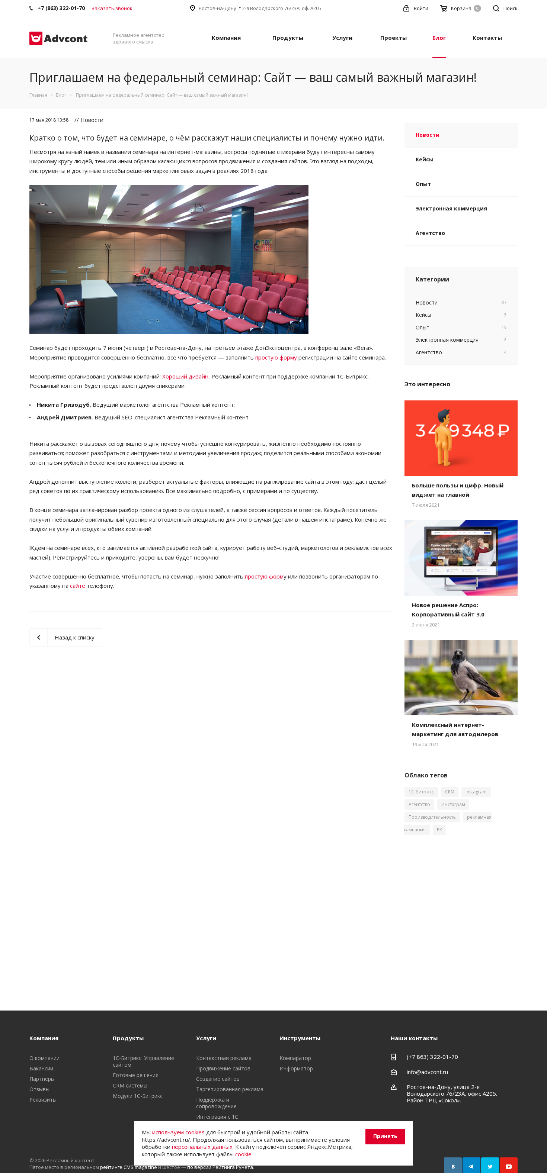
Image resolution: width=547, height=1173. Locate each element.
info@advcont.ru (427, 1072)
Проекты (393, 37)
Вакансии (41, 1068)
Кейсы (425, 159)
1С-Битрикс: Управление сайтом (143, 1061)
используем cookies (178, 1132)
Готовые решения (136, 1075)
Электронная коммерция (451, 208)
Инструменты (299, 1038)
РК (439, 829)
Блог (439, 37)
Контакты (487, 37)
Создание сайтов (218, 1078)
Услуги (342, 37)
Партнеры (42, 1078)
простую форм (264, 576)
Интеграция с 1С (217, 1116)
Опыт (423, 183)
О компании (44, 1057)
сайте (77, 585)
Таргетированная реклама (229, 1089)
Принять (385, 1136)
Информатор (296, 1068)
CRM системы (130, 1085)
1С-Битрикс (421, 792)
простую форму (276, 357)
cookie (243, 1154)
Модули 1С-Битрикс (138, 1095)
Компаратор (295, 1057)
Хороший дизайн (185, 376)
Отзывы (39, 1089)
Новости (427, 134)
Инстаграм (453, 804)
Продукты (287, 37)
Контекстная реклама (224, 1057)
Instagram (476, 792)
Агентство (430, 232)
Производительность (432, 817)
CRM (449, 792)
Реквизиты (43, 1099)
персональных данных (202, 1146)
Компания (226, 37)
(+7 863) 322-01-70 (432, 1056)
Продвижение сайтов (223, 1068)
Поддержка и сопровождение (216, 1103)
